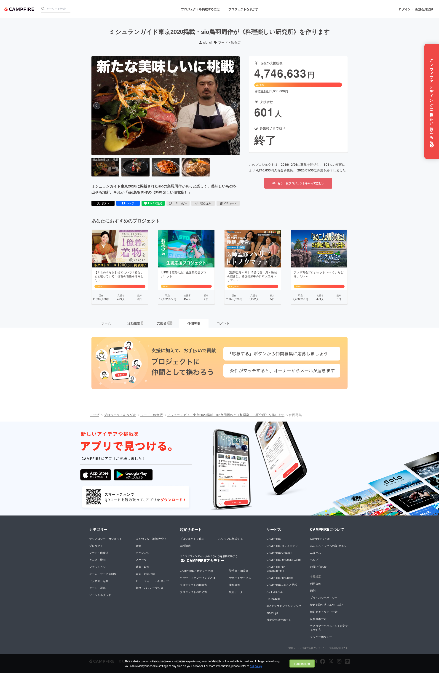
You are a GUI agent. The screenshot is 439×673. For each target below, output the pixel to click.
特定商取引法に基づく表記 (326, 604)
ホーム (106, 323)
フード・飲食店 (229, 42)
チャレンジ (143, 552)
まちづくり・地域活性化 (151, 538)
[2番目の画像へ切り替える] (135, 167)
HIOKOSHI (273, 599)
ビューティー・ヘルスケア (152, 581)
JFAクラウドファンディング (284, 606)
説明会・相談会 (238, 570)
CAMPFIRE (274, 538)
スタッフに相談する (230, 538)
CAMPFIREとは (320, 538)
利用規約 (315, 583)
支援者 (164, 323)
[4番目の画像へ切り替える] (195, 167)
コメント (223, 323)
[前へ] (96, 105)
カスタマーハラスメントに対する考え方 (329, 627)
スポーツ (141, 559)
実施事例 (234, 585)
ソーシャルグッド (100, 595)
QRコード (230, 203)
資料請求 (185, 545)
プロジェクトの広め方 (193, 592)
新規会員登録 (424, 9)
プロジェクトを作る (192, 538)
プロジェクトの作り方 (193, 585)
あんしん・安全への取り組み (328, 545)
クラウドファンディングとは (197, 578)
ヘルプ (314, 559)
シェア (130, 203)
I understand (302, 663)
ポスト (105, 203)
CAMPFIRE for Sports (280, 578)
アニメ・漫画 (97, 559)
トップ (94, 414)
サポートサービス (240, 578)
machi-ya (272, 613)
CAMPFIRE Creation (279, 552)
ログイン (405, 9)
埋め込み (205, 203)
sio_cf (207, 42)
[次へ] (234, 105)
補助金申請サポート (279, 620)
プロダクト (96, 545)
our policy (256, 666)
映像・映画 (143, 567)
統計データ (236, 592)
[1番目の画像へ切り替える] (105, 167)
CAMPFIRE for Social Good (284, 559)
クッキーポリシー (321, 636)
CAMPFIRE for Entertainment (276, 568)
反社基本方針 (318, 619)
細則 (313, 590)
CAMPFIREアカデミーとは (196, 570)
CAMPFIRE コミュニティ (282, 545)
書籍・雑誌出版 (145, 574)
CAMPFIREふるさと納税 (282, 584)
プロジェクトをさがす (243, 9)
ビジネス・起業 (98, 581)
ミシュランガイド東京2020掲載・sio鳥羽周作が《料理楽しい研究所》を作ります (225, 414)
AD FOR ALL (275, 591)
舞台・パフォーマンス (149, 588)
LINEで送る (155, 203)
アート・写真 (97, 588)
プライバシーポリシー (323, 597)
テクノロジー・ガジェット (105, 538)
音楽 (138, 545)
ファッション (97, 567)
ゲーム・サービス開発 (103, 574)
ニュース (315, 552)
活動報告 (135, 323)
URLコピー (180, 203)
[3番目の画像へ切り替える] (165, 167)
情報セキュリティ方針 (323, 612)
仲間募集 (193, 323)
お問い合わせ (318, 567)
